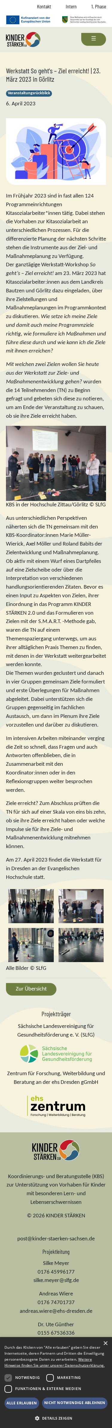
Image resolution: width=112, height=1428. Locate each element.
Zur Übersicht (31, 989)
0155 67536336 (56, 1333)
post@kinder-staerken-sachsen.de (56, 1239)
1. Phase (98, 6)
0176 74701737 (56, 1303)
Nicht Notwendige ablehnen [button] (74, 1402)
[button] (56, 1418)
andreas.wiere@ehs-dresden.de (56, 1311)
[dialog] (56, 1382)
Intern (71, 6)
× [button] (105, 1343)
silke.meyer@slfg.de (56, 1280)
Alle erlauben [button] (22, 1403)
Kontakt (44, 6)
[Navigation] (93, 39)
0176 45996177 (56, 1272)
